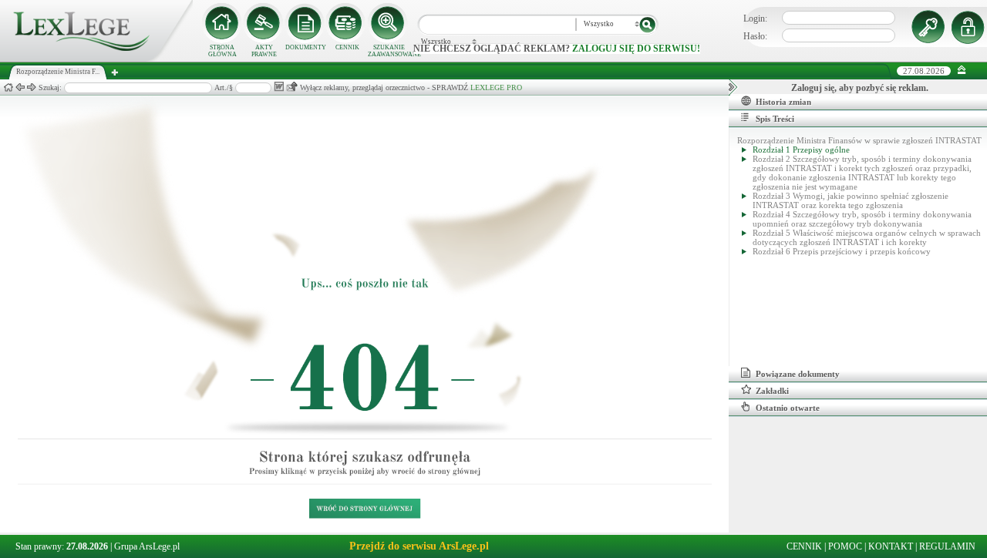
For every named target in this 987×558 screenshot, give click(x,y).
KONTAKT (890, 546)
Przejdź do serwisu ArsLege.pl (419, 546)
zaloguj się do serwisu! (636, 48)
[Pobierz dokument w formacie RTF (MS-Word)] (279, 87)
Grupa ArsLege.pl (147, 546)
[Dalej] (31, 87)
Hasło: (755, 36)
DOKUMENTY (305, 47)
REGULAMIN (947, 546)
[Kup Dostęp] (347, 23)
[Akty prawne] (264, 23)
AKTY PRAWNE (264, 51)
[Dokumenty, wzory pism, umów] (305, 23)
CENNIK (347, 47)
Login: (755, 18)
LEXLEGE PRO (496, 87)
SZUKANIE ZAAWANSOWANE (388, 51)
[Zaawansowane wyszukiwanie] (388, 23)
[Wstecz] (20, 87)
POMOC (845, 546)
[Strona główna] (96, 58)
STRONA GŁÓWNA (222, 51)
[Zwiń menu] (962, 71)
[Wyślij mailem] (292, 87)
